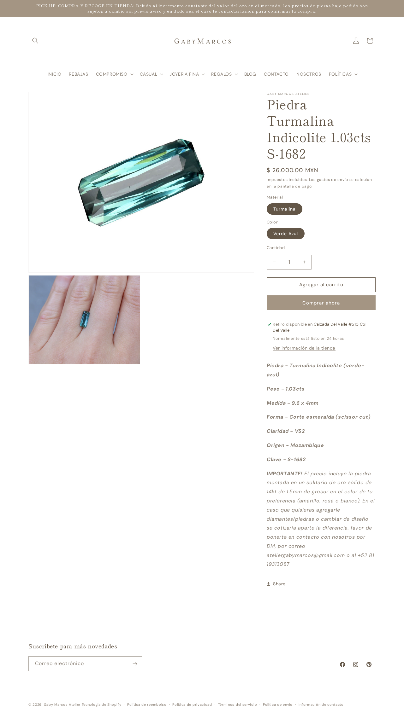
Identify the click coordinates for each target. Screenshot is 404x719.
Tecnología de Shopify (102, 704)
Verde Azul (285, 233)
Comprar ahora (321, 303)
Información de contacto (321, 704)
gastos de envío (332, 179)
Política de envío (278, 704)
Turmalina (284, 209)
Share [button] (279, 584)
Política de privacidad (192, 704)
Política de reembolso (147, 704)
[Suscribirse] (135, 663)
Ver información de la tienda (304, 348)
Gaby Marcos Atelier (62, 704)
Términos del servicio (237, 704)
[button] (35, 41)
